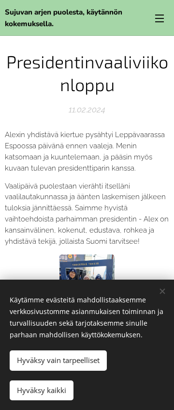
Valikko (159, 18)
